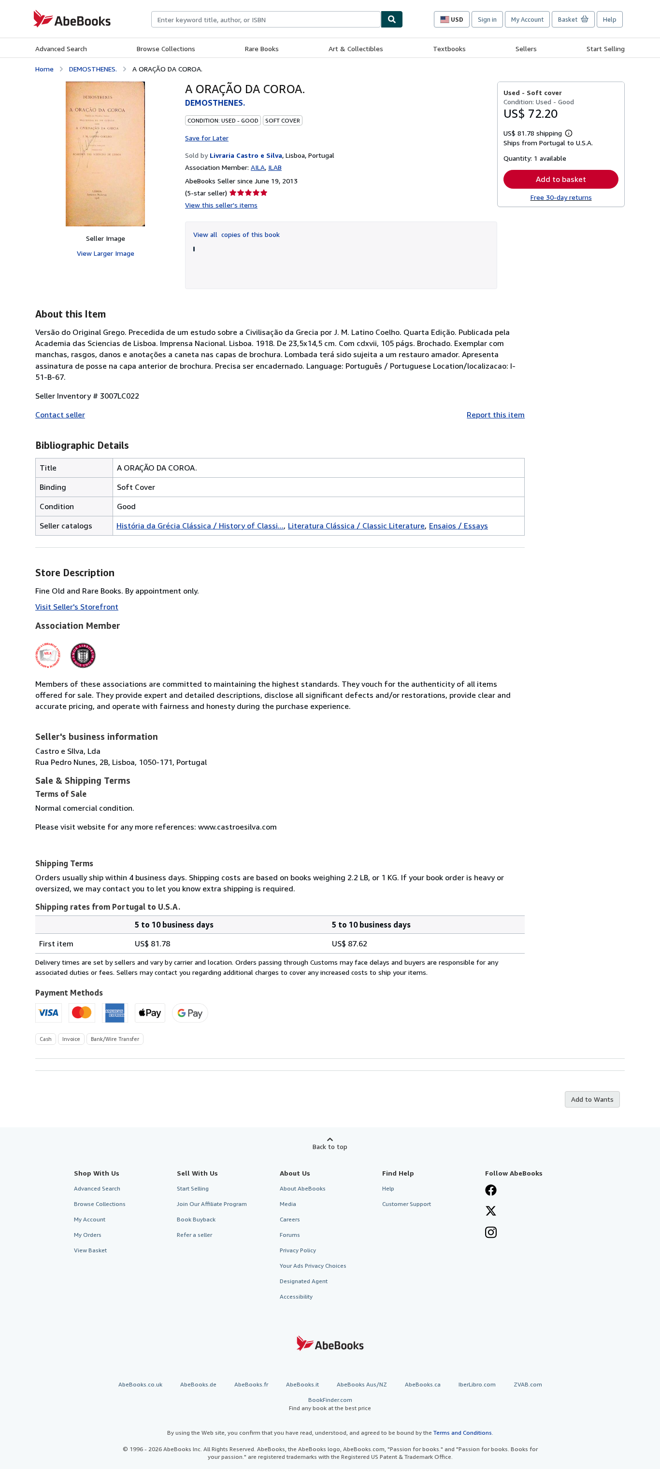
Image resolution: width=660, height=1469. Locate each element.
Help (610, 19)
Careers (290, 1219)
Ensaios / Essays (458, 525)
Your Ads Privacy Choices (313, 1265)
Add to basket (561, 179)
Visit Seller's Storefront (76, 606)
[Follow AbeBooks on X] (491, 1212)
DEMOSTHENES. (93, 69)
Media (288, 1203)
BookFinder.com (330, 1404)
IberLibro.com (477, 1384)
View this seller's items (221, 205)
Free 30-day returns (561, 197)
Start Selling (606, 48)
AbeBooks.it (302, 1384)
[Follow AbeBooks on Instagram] (491, 1233)
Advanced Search (61, 48)
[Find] (391, 19)
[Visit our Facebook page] (491, 1191)
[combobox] (266, 19)
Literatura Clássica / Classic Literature (356, 525)
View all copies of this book (236, 234)
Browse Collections (166, 48)
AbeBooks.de (198, 1384)
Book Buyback (196, 1219)
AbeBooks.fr (251, 1384)
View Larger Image (105, 253)
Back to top (330, 1146)
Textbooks (449, 48)
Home (44, 69)
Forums (290, 1234)
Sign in (487, 19)
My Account (527, 19)
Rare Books (262, 48)
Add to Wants (592, 1099)
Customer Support (406, 1203)
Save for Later (207, 138)
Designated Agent (304, 1281)
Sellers (526, 48)
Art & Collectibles (356, 48)
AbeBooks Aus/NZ (362, 1384)
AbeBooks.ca (423, 1384)
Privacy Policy (298, 1250)
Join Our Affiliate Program (212, 1203)
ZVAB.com (528, 1384)
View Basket (90, 1250)
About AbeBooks (303, 1188)
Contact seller (60, 414)
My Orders (87, 1234)
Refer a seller (194, 1234)
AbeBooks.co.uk (140, 1384)
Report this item (496, 414)
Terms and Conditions (462, 1432)
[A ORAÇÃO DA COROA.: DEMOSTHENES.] (105, 154)
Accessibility (296, 1296)
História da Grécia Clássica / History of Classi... (200, 525)
